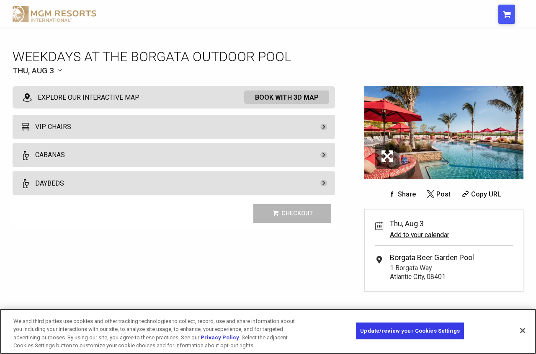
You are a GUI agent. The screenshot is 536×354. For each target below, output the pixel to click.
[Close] (522, 330)
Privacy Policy (220, 337)
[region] (268, 331)
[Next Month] (149, 84)
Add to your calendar (419, 235)
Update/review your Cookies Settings (410, 331)
